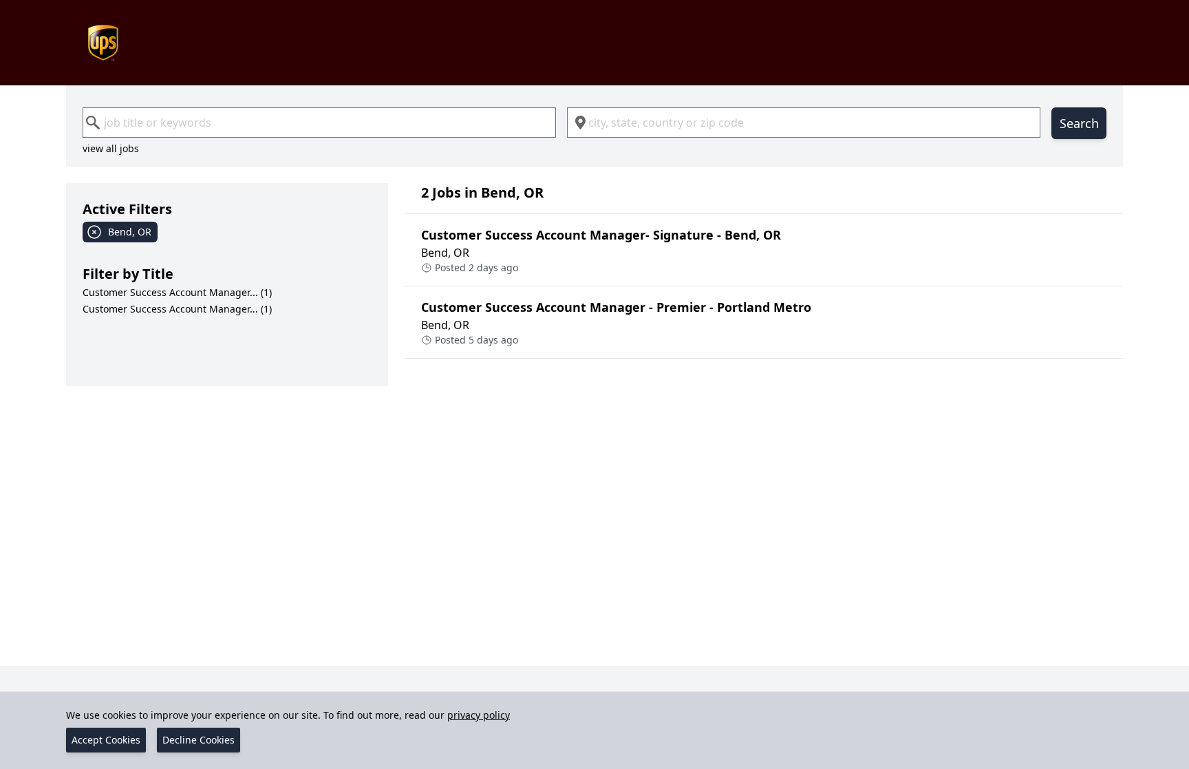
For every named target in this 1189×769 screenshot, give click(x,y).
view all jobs (111, 148)
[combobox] (319, 122)
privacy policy (478, 714)
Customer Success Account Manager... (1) (177, 292)
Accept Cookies (106, 739)
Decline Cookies (198, 739)
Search (1079, 123)
